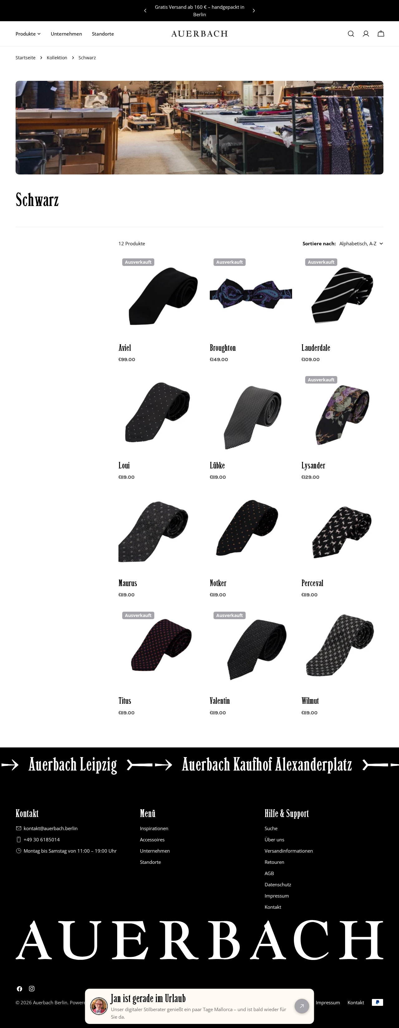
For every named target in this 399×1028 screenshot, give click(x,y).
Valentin (220, 701)
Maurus (127, 583)
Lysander (313, 465)
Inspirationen (154, 828)
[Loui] (159, 413)
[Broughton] (251, 296)
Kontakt (273, 907)
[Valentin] (251, 649)
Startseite (26, 58)
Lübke (217, 465)
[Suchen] (351, 33)
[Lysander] (342, 413)
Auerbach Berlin (50, 1002)
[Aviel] (159, 296)
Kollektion (57, 58)
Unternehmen (155, 851)
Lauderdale (315, 348)
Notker (218, 583)
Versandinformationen (289, 851)
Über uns (274, 839)
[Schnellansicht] (191, 268)
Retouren (274, 862)
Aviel (124, 348)
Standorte (150, 862)
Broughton (223, 348)
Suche (271, 828)
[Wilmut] (342, 649)
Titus (124, 701)
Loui (124, 465)
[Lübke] (251, 413)
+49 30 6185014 (42, 839)
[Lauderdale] (342, 296)
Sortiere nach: (319, 243)
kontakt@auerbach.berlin (51, 828)
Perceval (312, 583)
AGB (269, 873)
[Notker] (251, 531)
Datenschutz (278, 884)
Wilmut (310, 701)
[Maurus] (159, 531)
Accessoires (152, 839)
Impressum (277, 896)
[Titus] (159, 649)
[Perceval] (342, 531)
